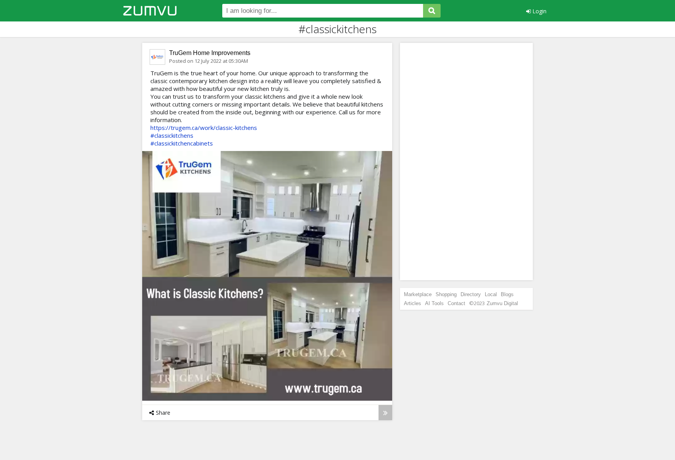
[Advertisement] (466, 161)
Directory (471, 294)
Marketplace (418, 294)
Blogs (507, 294)
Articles (412, 303)
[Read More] (385, 412)
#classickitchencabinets (181, 143)
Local (491, 294)
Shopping (446, 294)
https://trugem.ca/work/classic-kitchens (203, 127)
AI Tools (434, 303)
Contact (456, 303)
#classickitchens (171, 135)
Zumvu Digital (502, 303)
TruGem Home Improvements (209, 53)
